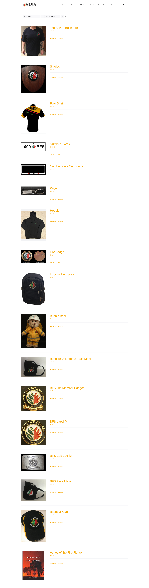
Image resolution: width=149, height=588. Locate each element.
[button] (123, 4)
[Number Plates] (33, 146)
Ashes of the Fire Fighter (66, 552)
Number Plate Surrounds (66, 166)
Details (61, 38)
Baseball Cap (59, 511)
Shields (55, 66)
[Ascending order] (42, 16)
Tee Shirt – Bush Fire (64, 28)
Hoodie (54, 210)
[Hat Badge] (33, 256)
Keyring (55, 188)
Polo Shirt (56, 103)
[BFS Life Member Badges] (33, 398)
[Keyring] (33, 191)
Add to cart (53, 38)
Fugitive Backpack (62, 274)
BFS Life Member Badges (67, 388)
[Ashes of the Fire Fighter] (33, 565)
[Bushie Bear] (33, 331)
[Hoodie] (33, 225)
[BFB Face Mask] (33, 490)
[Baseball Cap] (33, 526)
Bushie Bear (58, 316)
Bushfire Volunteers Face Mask (70, 359)
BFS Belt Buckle (61, 455)
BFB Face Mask (60, 481)
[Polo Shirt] (33, 117)
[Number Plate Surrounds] (33, 169)
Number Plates (60, 144)
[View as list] (66, 16)
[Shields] (33, 79)
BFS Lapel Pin (59, 421)
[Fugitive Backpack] (33, 288)
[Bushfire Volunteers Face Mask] (33, 367)
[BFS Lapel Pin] (33, 432)
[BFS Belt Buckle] (33, 462)
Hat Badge (57, 252)
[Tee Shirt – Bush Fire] (33, 41)
